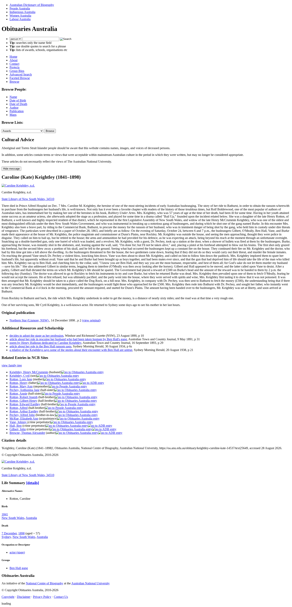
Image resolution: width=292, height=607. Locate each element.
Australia (31, 518)
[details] (32, 483)
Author (14, 107)
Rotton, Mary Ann (21, 386)
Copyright (8, 596)
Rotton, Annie (18, 393)
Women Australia (20, 15)
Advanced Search (21, 74)
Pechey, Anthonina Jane (25, 390)
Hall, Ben (16, 425)
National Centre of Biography (44, 583)
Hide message (11, 168)
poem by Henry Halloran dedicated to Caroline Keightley (45, 342)
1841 (5, 514)
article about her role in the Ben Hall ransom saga (40, 346)
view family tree (12, 365)
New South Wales (13, 518)
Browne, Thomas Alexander (27, 432)
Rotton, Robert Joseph (24, 397)
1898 (21, 533)
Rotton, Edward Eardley (25, 404)
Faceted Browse (20, 78)
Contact (14, 63)
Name (13, 97)
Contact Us (61, 596)
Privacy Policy (42, 596)
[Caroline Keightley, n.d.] (18, 185)
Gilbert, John (18, 429)
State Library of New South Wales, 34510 (28, 199)
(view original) (91, 320)
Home (13, 56)
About (13, 60)
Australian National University (90, 583)
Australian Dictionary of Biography (32, 5)
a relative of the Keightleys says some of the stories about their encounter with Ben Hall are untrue (71, 350)
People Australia (20, 8)
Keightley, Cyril (20, 375)
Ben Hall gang (19, 568)
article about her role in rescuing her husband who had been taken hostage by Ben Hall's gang (68, 339)
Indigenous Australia (22, 12)
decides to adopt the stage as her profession (36, 335)
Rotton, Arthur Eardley (24, 411)
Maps (13, 114)
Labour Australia (20, 19)
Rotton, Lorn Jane (21, 379)
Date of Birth (18, 100)
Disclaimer (23, 596)
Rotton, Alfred (19, 407)
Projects (14, 67)
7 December (9, 533)
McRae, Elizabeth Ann (24, 418)
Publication (17, 111)
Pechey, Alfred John (22, 415)
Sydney (6, 537)
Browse (14, 81)
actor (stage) (17, 552)
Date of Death (18, 104)
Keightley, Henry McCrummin (29, 372)
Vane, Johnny (18, 422)
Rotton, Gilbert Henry (23, 400)
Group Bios (17, 71)
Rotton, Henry (19, 383)
